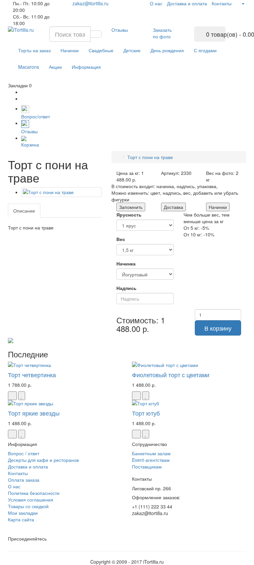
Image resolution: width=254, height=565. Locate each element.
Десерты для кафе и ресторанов (43, 460)
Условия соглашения (30, 499)
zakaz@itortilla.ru (90, 3)
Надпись (126, 288)
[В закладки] (21, 395)
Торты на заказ (34, 50)
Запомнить (131, 207)
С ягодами (205, 50)
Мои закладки (23, 512)
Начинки (70, 50)
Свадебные (101, 50)
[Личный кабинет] (240, 3)
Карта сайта (21, 519)
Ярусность (129, 214)
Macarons (28, 66)
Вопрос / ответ (23, 453)
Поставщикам (147, 466)
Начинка (126, 263)
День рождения (167, 50)
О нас (156, 3)
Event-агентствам (151, 460)
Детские (132, 50)
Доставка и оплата (187, 3)
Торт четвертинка (32, 374)
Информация (86, 66)
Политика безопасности (34, 493)
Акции (55, 66)
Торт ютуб (146, 413)
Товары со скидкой (28, 506)
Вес (120, 239)
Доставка (173, 207)
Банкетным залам (151, 453)
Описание (24, 210)
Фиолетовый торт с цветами (170, 374)
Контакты (222, 3)
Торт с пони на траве (150, 157)
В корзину (218, 328)
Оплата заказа (23, 479)
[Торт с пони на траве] (61, 192)
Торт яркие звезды (34, 413)
